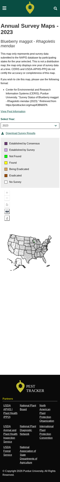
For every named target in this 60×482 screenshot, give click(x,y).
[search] (55, 8)
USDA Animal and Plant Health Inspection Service (10, 434)
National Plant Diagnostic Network (28, 430)
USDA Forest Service (7, 451)
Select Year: (8, 119)
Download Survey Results (20, 133)
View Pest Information (13, 111)
